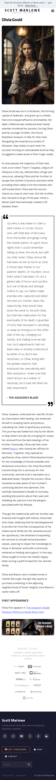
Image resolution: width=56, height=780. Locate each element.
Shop (39, 749)
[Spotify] (28, 698)
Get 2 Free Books (16, 749)
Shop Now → (31, 5)
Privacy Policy (7, 775)
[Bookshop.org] (21, 685)
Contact (12, 756)
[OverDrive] (20, 691)
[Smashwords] (36, 691)
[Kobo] (21, 679)
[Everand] (37, 685)
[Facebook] (5, 736)
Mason (14, 448)
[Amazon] (38, 736)
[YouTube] (35, 666)
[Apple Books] (35, 672)
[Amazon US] (18, 666)
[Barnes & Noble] (20, 672)
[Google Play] (35, 679)
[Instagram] (13, 736)
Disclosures (21, 775)
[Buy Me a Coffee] (47, 736)
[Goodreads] (30, 736)
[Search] (29, 764)
